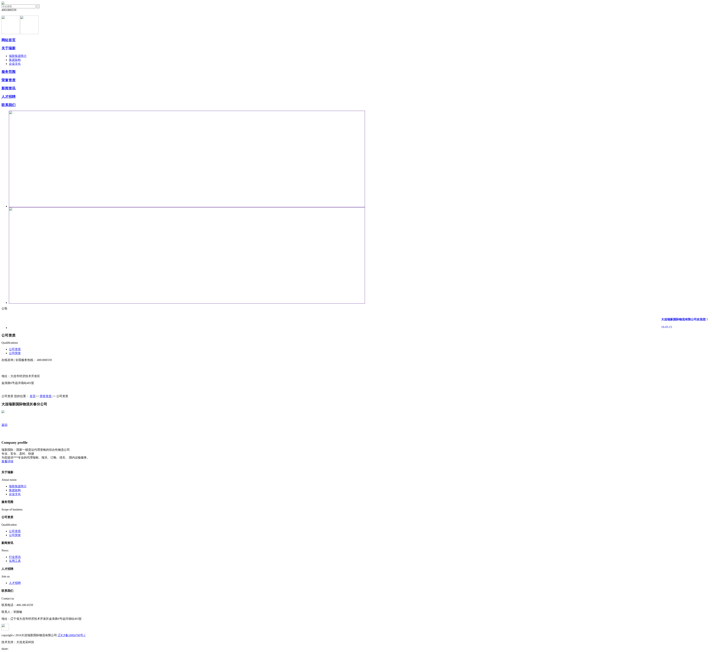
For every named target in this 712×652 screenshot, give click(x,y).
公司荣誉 (15, 353)
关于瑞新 (8, 48)
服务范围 (8, 72)
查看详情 (7, 461)
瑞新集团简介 (18, 56)
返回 (4, 424)
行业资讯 (15, 557)
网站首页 (8, 40)
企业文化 (15, 63)
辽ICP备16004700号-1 (71, 635)
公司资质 (15, 349)
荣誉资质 (8, 80)
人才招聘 (8, 96)
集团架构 (15, 59)
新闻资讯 (8, 88)
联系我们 (8, 105)
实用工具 (15, 560)
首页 (33, 396)
